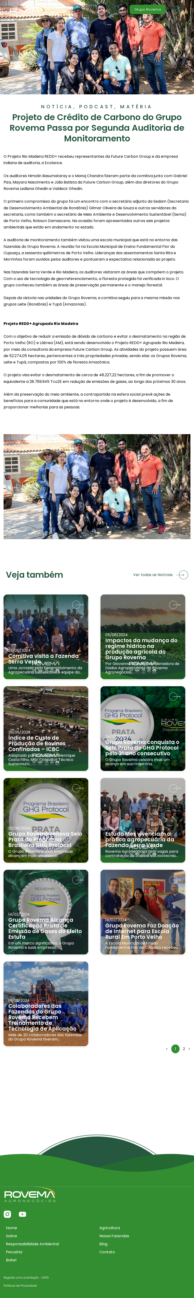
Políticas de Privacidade (20, 1286)
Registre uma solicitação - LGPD (26, 1278)
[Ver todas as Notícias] (182, 575)
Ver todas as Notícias (153, 574)
